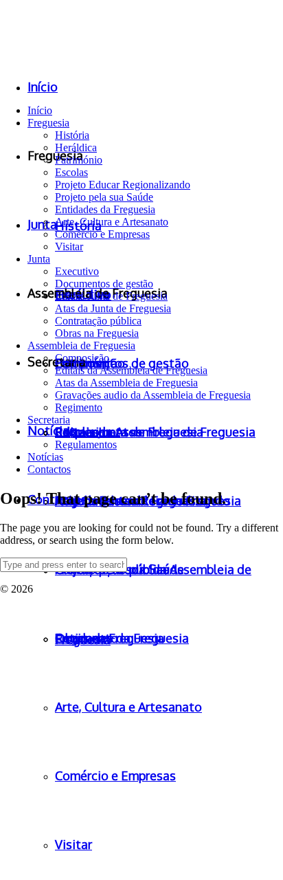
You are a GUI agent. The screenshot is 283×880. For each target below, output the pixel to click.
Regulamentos (86, 444)
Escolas (71, 172)
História (72, 135)
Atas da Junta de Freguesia (113, 308)
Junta (38, 259)
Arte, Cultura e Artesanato (111, 222)
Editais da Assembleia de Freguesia (131, 370)
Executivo (77, 271)
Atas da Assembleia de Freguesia (126, 382)
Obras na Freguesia (97, 333)
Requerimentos (87, 432)
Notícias (45, 457)
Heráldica (76, 147)
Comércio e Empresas (102, 234)
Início (39, 110)
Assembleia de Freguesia (81, 345)
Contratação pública (98, 321)
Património (78, 160)
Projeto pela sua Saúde (104, 197)
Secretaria (48, 420)
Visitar (69, 246)
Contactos (49, 469)
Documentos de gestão (104, 283)
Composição (82, 358)
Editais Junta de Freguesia (111, 296)
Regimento (78, 407)
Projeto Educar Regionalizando (122, 184)
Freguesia (48, 123)
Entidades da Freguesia (105, 209)
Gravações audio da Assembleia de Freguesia (153, 395)
